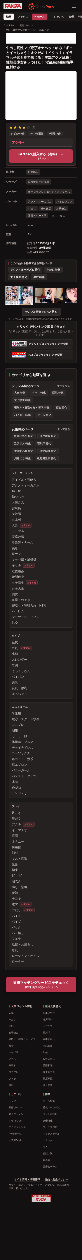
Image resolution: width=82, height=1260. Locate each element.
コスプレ (18, 725)
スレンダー (19, 659)
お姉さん (18, 502)
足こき (16, 813)
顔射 (15, 853)
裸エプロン (19, 764)
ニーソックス (21, 753)
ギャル (16, 565)
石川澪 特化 (44, 443)
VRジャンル (15, 1120)
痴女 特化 (61, 407)
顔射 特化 (39, 277)
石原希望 (47, 1078)
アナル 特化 (44, 415)
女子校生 (61, 208)
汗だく (16, 818)
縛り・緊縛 (19, 887)
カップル (18, 531)
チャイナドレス (22, 747)
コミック (47, 1140)
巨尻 (15, 642)
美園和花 (47, 1065)
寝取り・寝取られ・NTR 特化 (31, 407)
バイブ (16, 921)
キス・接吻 (19, 858)
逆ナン (16, 554)
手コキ (16, 898)
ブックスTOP (50, 1127)
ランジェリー (21, 793)
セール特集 (49, 1100)
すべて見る (63, 385)
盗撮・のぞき (21, 600)
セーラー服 (19, 736)
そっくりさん (21, 671)
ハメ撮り (18, 933)
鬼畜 (15, 864)
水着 (15, 781)
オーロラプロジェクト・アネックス (49, 191)
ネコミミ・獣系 (22, 759)
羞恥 (15, 892)
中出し (32, 208)
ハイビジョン (64, 201)
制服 (15, 730)
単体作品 (46, 208)
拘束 (15, 870)
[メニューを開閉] (74, 6)
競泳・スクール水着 (25, 719)
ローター (18, 961)
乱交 (15, 622)
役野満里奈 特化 (46, 458)
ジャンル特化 (50, 1114)
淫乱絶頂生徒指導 (38, 181)
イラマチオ (19, 830)
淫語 (15, 836)
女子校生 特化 (18, 277)
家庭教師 (18, 536)
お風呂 (16, 508)
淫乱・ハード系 (37, 215)
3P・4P (17, 875)
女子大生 (18, 588)
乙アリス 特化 (22, 443)
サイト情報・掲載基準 (27, 1179)
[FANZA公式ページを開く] (12, 6)
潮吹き (16, 881)
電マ (15, 904)
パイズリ (18, 916)
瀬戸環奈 (47, 1019)
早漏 (15, 665)
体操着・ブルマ (22, 742)
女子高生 (18, 582)
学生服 (16, 713)
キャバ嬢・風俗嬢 (24, 559)
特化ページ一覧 (51, 1107)
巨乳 (15, 648)
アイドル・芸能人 (24, 479)
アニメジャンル (17, 1127)
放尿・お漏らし (22, 944)
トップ (12, 1100)
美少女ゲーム (50, 1166)
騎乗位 (16, 847)
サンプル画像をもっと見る (41, 311)
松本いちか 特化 (23, 436)
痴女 (15, 594)
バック (16, 927)
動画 (8, 16)
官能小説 (47, 1153)
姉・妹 (16, 491)
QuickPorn (9, 25)
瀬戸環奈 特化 (48, 436)
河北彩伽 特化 (48, 450)
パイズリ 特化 (22, 415)
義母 (15, 548)
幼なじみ (18, 496)
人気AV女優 (15, 1140)
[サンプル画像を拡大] (19, 295)
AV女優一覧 (15, 1133)
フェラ (16, 938)
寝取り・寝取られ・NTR (29, 605)
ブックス (23, 16)
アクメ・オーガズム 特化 (25, 269)
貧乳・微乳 (19, 688)
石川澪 (46, 1032)
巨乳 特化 (57, 392)
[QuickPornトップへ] (41, 6)
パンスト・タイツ (24, 776)
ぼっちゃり (19, 693)
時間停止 (18, 577)
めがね (16, 787)
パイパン (18, 676)
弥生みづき (49, 1071)
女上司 (16, 519)
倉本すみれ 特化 (23, 450)
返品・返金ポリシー (56, 1179)
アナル (16, 824)
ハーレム (18, 611)
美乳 (15, 682)
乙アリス (47, 1026)
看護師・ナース (22, 542)
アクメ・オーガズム (40, 201)
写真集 (46, 1159)
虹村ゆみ (33, 172)
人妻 (15, 525)
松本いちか (49, 1012)
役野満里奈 (49, 1058)
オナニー (18, 841)
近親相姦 (18, 571)
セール (41, 16)
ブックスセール (51, 1133)
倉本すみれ (49, 1039)
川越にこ (47, 1052)
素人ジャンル (16, 1114)
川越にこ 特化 (22, 458)
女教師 (16, 514)
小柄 (15, 654)
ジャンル (59, 16)
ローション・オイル (25, 955)
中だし (16, 910)
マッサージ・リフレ (25, 617)
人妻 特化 (19, 392)
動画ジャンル (27, 25)
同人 (45, 1146)
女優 (71, 16)
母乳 (15, 950)
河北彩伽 (47, 1045)
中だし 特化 (53, 269)
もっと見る (58, 216)
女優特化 (47, 1120)
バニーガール (21, 770)
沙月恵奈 (47, 1085)
